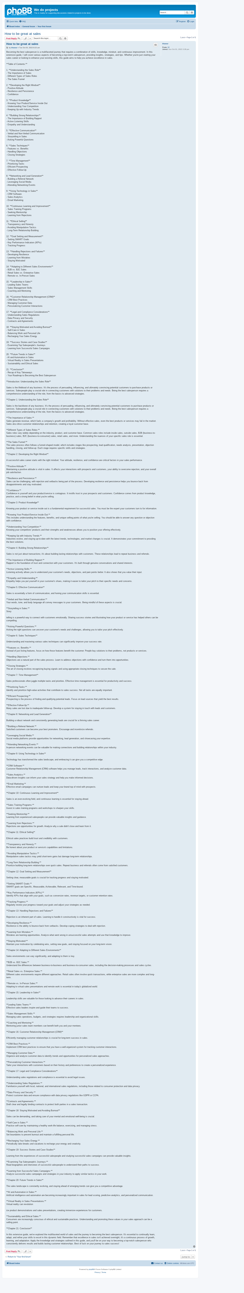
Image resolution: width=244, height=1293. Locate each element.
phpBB (91, 1269)
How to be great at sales (23, 34)
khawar (165, 44)
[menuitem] (22, 21)
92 (169, 47)
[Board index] (19, 10)
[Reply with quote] (155, 45)
